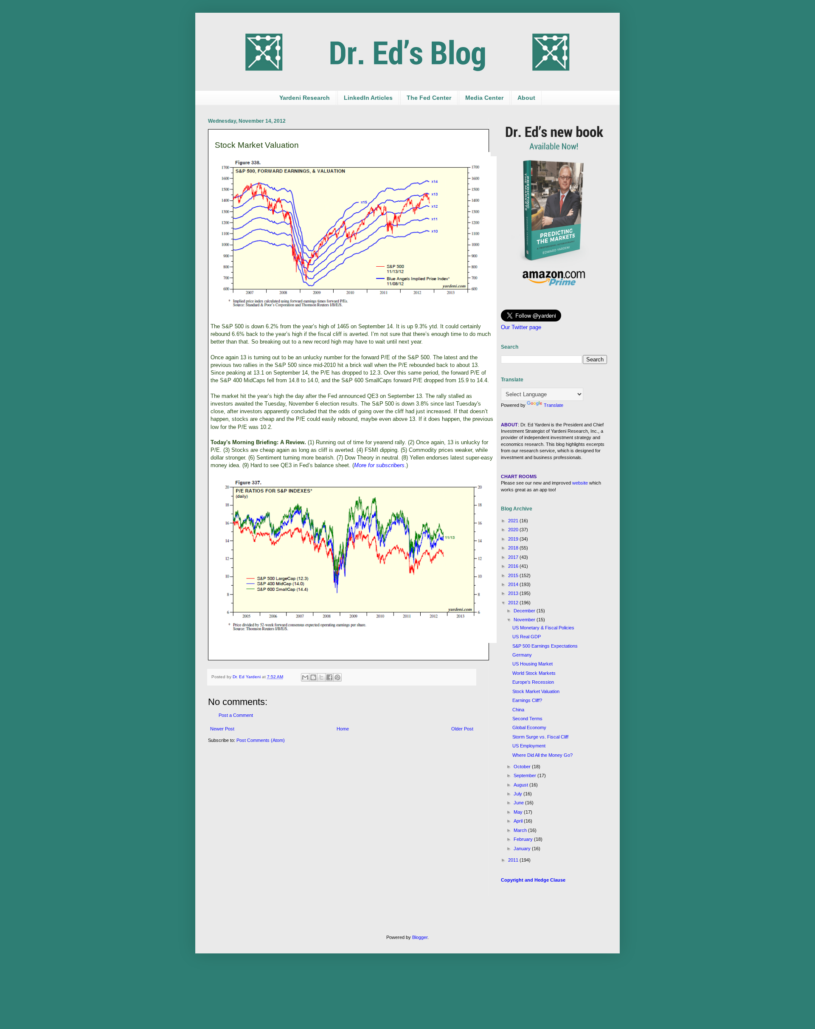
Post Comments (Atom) (260, 740)
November (525, 619)
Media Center (484, 97)
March (521, 830)
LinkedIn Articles (368, 97)
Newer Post (222, 728)
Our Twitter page (521, 327)
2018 (514, 547)
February (524, 839)
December (525, 610)
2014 (514, 584)
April (519, 820)
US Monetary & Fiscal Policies (543, 627)
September (525, 775)
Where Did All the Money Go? (542, 755)
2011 (514, 860)
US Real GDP (526, 636)
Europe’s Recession (533, 682)
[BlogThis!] (313, 677)
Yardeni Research (304, 97)
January (523, 848)
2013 (514, 593)
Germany (522, 654)
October (523, 766)
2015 (514, 575)
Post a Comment (236, 715)
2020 (514, 529)
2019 (514, 538)
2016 (514, 566)
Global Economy (529, 727)
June (519, 802)
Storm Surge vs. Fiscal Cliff (540, 736)
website (580, 482)
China (518, 709)
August (521, 784)
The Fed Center (429, 97)
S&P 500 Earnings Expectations (545, 645)
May (519, 812)
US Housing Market (532, 663)
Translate (553, 405)
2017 (514, 557)
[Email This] (305, 677)
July (518, 793)
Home (343, 728)
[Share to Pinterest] (337, 677)
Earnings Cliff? (527, 700)
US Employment (528, 745)
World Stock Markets (534, 673)
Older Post (462, 728)
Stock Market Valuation (535, 691)
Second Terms (527, 718)
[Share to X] (321, 677)
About (526, 97)
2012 (514, 602)
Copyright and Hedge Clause (533, 879)
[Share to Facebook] (329, 677)
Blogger (419, 937)
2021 (514, 520)
